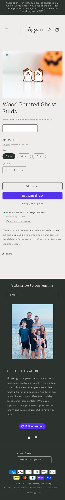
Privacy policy (36, 488)
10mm (23, 156)
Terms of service (53, 488)
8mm (9, 156)
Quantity (6, 164)
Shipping (6, 145)
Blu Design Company (31, 484)
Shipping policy (34, 493)
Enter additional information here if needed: (27, 119)
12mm (39, 156)
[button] (6, 30)
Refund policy (20, 488)
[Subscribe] (54, 295)
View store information (18, 221)
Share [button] (9, 253)
